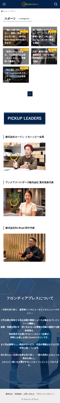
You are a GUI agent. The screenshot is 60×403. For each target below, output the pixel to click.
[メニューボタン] (4, 4)
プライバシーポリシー (45, 394)
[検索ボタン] (56, 4)
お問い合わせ (29, 394)
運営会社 (9, 394)
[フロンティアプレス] (30, 4)
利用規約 (18, 394)
